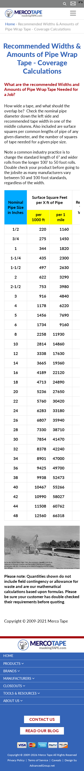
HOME (8, 656)
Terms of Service (38, 760)
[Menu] (73, 13)
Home (10, 24)
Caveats (56, 760)
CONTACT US (42, 719)
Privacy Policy (15, 760)
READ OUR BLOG (42, 730)
